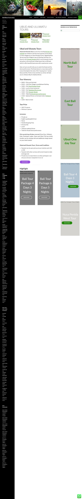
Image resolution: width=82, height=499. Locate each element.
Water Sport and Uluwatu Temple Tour (4, 250)
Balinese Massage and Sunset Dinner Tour (4, 202)
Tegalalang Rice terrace (35, 90)
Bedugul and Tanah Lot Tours (4, 341)
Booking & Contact (72, 17)
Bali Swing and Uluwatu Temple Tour (4, 299)
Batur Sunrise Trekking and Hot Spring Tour (4, 139)
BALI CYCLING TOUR (4, 56)
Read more (26, 197)
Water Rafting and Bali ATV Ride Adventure (4, 96)
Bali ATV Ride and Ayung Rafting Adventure (4, 88)
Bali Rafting (4, 68)
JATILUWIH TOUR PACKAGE (4, 379)
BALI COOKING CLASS (4, 48)
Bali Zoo (4, 59)
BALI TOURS (42, 17)
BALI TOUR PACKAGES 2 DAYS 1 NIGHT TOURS (4, 412)
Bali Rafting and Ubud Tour (4, 270)
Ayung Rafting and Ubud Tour (4, 226)
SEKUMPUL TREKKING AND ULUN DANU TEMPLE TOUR (4, 212)
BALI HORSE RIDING (4, 40)
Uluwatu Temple (33, 92)
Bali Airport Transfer (61, 17)
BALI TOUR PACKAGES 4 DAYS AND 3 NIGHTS (4, 426)
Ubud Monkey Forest (34, 86)
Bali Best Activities (8, 17)
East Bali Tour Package (4, 315)
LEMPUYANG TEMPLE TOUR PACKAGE (4, 372)
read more (73, 186)
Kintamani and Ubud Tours (4, 346)
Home (30, 17)
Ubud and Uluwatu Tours (4, 355)
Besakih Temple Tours (4, 350)
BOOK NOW (25, 162)
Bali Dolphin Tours (4, 320)
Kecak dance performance (39, 94)
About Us (36, 17)
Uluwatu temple (31, 59)
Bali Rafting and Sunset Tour (4, 293)
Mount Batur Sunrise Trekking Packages (4, 147)
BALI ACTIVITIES (50, 17)
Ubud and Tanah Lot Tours (4, 360)
